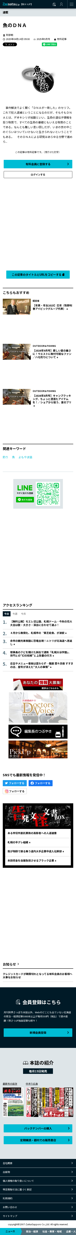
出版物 (6, 1172)
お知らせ (9, 964)
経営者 (36, 300)
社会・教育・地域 (52, 1231)
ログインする (38, 174)
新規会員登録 (38, 1032)
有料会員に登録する (38, 164)
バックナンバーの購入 (38, 1128)
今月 (23, 613)
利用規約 (7, 1198)
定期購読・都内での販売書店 (38, 1140)
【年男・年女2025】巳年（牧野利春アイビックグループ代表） (52, 307)
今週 (15, 613)
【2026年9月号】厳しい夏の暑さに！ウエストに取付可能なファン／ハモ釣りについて (52, 354)
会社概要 (7, 1163)
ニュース (10, 1231)
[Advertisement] (38, 223)
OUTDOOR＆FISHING (44, 345)
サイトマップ (10, 1216)
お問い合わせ (10, 1207)
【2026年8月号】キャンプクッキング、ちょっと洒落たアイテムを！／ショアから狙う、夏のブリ (52, 399)
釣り (5, 457)
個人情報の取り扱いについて (18, 1181)
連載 (5, 12)
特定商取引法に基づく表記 (17, 1189)
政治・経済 (32, 1231)
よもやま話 (25, 457)
